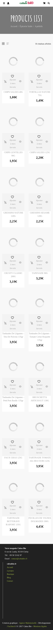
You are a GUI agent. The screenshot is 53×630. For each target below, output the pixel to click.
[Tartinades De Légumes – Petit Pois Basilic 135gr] (13, 366)
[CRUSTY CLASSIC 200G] (13, 242)
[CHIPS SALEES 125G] (40, 122)
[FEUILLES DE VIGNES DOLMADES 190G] (40, 487)
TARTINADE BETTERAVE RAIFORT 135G (13, 521)
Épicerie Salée (26, 26)
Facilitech (11, 626)
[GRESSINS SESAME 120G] (40, 182)
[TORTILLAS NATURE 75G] (40, 61)
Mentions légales (40, 626)
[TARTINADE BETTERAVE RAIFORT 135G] (13, 487)
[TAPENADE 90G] (40, 242)
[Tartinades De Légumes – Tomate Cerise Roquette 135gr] (40, 303)
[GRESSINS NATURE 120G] (13, 182)
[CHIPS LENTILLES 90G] (13, 122)
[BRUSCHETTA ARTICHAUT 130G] (40, 366)
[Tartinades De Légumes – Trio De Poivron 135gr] (13, 303)
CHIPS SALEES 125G (40, 152)
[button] (5, 81)
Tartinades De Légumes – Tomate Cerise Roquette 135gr (40, 336)
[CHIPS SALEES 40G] (13, 61)
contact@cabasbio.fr (19, 559)
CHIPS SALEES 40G (13, 92)
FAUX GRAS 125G (13, 457)
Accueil (13, 26)
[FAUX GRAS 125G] (13, 427)
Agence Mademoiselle (28, 623)
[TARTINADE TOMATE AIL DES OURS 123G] (40, 427)
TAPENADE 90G (40, 273)
